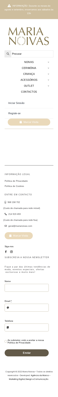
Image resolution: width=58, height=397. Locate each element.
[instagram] (11, 251)
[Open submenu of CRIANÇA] (48, 74)
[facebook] (6, 251)
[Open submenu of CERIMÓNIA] (48, 68)
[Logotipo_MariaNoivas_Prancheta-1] (29, 24)
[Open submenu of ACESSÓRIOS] (48, 80)
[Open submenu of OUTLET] (48, 86)
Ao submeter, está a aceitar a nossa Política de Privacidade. (26, 341)
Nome (8, 281)
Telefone (9, 321)
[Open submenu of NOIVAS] (48, 62)
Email (8, 301)
